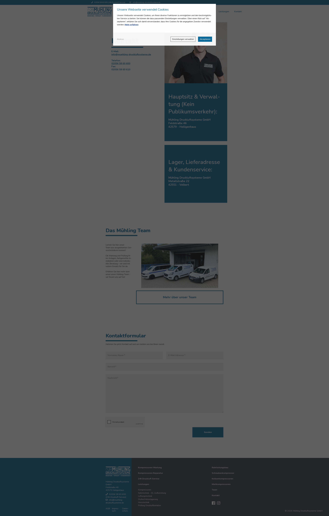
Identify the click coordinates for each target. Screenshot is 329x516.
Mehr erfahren (131, 24)
